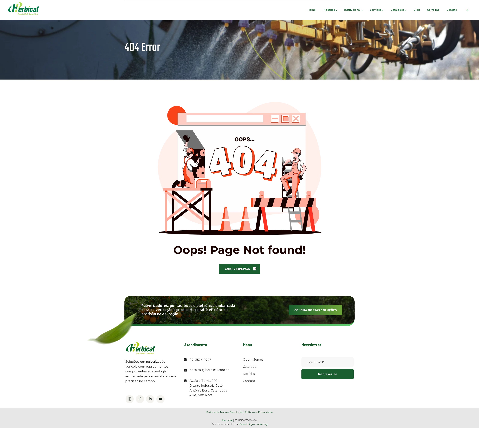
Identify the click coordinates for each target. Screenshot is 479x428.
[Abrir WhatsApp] (469, 418)
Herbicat (227, 420)
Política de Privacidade (259, 412)
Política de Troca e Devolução (224, 412)
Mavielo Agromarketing (253, 424)
